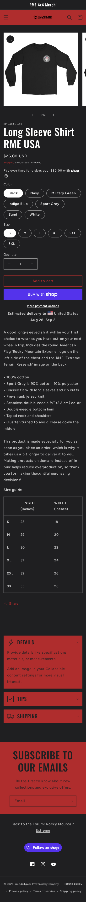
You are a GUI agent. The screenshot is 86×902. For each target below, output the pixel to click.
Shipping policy (71, 891)
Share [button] (14, 604)
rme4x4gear (23, 884)
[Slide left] (32, 115)
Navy (34, 193)
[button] (6, 17)
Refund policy (73, 883)
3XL (12, 244)
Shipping (9, 162)
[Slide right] (53, 115)
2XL (73, 233)
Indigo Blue (18, 204)
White (35, 214)
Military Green (63, 193)
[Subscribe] (71, 801)
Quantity (10, 254)
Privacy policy (18, 891)
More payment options (43, 306)
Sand (13, 214)
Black (13, 193)
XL (55, 233)
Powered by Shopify (45, 884)
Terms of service (44, 891)
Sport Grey (49, 204)
